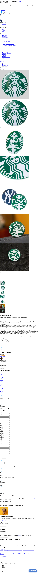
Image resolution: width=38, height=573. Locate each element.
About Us (3, 29)
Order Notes (2, 463)
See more (2, 368)
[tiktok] (6, 48)
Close (1, 537)
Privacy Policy (7, 550)
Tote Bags (4, 55)
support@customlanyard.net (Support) (9, 45)
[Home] (2, 63)
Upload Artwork (5, 35)
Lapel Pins (4, 56)
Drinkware (4, 54)
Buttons (3, 64)
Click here (35, 498)
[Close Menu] (1, 21)
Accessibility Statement (30, 550)
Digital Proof (2, 461)
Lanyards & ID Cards (5, 52)
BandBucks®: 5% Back (6, 38)
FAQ (3, 31)
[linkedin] (5, 548)
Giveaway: (4, 523)
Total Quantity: (3, 522)
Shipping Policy (12, 550)
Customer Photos (9, 553)
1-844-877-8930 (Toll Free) (7, 41)
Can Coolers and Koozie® (6, 53)
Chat (2, 521)
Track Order (6, 551)
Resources (2, 552)
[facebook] (1, 48)
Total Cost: (3, 524)
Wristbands (4, 51)
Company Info (2, 549)
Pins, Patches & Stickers (6, 57)
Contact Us (24, 550)
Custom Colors (4, 36)
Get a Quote (2, 61)
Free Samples (16, 551)
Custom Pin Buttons (5, 65)
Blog (29, 553)
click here (19, 535)
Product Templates (5, 37)
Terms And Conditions (18, 550)
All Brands (4, 50)
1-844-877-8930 (4, 520)
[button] (19, 19)
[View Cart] (0, 18)
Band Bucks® (26, 553)
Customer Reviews (5, 30)
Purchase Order (11, 551)
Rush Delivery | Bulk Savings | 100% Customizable (8, 0)
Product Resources (15, 553)
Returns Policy (20, 551)
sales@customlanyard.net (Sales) (8, 44)
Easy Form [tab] (4, 458)
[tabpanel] (19, 433)
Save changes (5, 537)
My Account (4, 24)
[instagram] (4, 48)
